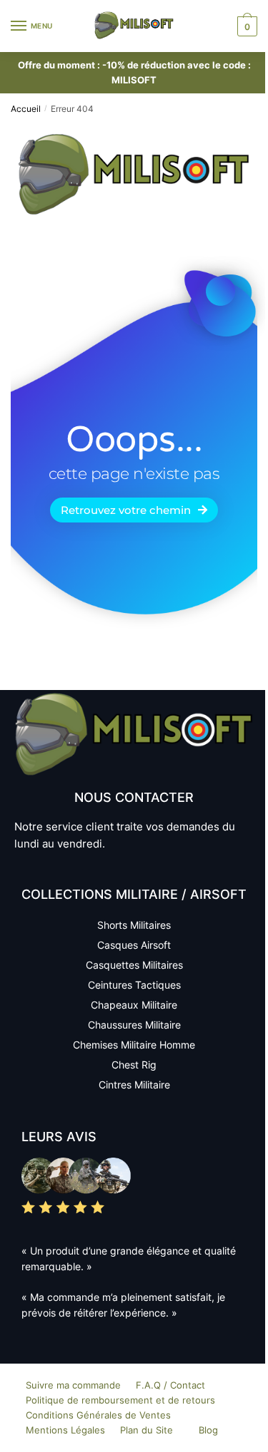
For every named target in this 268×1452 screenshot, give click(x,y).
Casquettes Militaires (134, 965)
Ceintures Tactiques (134, 985)
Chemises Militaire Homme (134, 1045)
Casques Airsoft (134, 945)
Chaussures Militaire (134, 1025)
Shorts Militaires (134, 925)
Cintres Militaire (134, 1084)
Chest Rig (134, 1065)
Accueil (26, 108)
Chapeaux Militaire (134, 1005)
